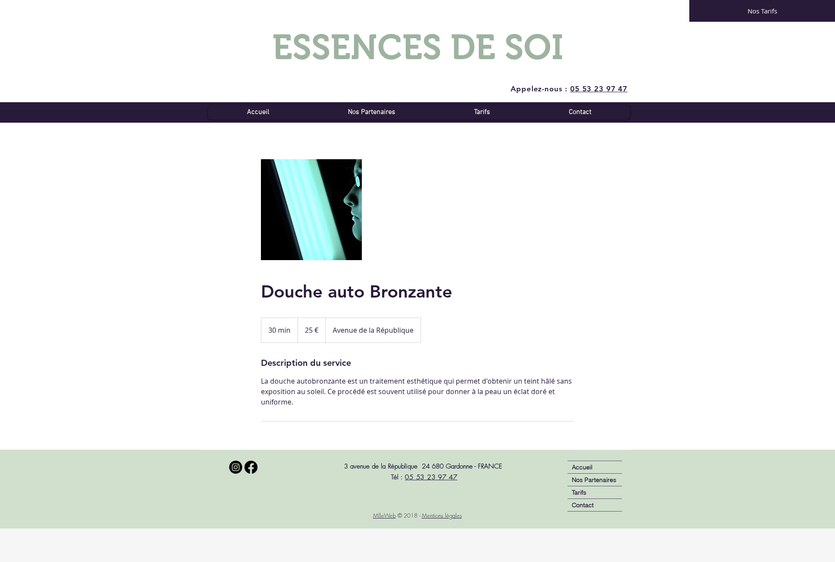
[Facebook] (250, 467)
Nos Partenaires (594, 480)
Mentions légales (442, 515)
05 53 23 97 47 (431, 477)
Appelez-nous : (569, 88)
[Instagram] (235, 467)
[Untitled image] (311, 209)
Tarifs (579, 492)
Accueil (582, 467)
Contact (583, 505)
